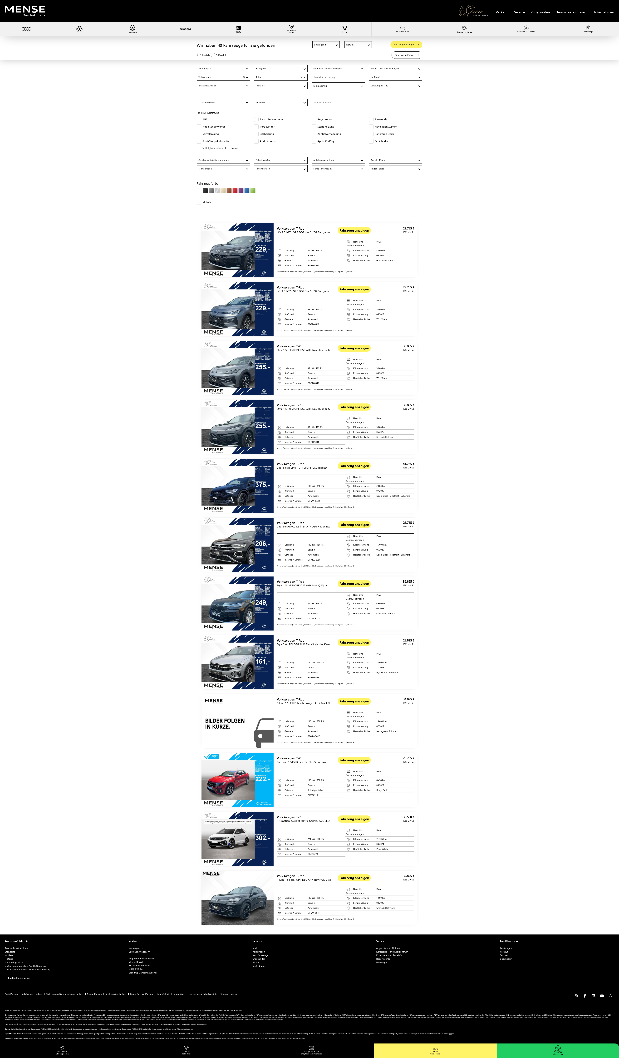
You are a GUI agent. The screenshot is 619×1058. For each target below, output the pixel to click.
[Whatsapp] (610, 996)
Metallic (207, 202)
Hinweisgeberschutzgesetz (203, 994)
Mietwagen (382, 962)
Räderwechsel (383, 959)
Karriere (9, 955)
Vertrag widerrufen (230, 994)
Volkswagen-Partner (32, 994)
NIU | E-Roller (136, 969)
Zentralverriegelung (329, 134)
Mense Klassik (136, 962)
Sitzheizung (267, 134)
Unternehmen (603, 12)
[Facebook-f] (584, 996)
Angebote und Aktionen (141, 958)
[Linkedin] (593, 996)
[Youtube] (602, 996)
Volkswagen (258, 951)
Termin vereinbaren (571, 12)
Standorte (10, 951)
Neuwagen (134, 948)
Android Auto (268, 141)
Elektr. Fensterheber (272, 119)
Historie (9, 959)
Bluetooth (381, 119)
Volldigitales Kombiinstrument (220, 148)
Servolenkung (210, 134)
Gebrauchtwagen (138, 951)
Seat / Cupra (258, 966)
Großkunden (540, 12)
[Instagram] (576, 996)
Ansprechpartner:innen (17, 948)
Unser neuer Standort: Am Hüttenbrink (25, 966)
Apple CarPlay (325, 141)
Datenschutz (163, 994)
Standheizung (325, 126)
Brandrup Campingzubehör (143, 972)
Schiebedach (382, 141)
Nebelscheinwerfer (213, 126)
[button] (337, 45)
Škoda (255, 962)
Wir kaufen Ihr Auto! (139, 965)
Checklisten (506, 959)
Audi (254, 948)
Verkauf (502, 12)
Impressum (179, 994)
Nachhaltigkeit (12, 962)
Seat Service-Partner (116, 994)
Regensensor (325, 119)
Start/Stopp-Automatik (215, 141)
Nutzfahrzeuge (260, 955)
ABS (204, 119)
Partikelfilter (267, 126)
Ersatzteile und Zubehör (389, 955)
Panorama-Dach (384, 134)
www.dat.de (260, 1019)
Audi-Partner (11, 994)
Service (519, 12)
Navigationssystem (386, 126)
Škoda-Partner (94, 994)
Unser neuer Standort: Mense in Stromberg (27, 969)
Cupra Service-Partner (141, 994)
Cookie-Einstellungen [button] (19, 978)
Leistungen (506, 948)
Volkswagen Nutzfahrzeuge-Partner (65, 994)
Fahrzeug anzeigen (354, 230)
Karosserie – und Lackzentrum (392, 951)
